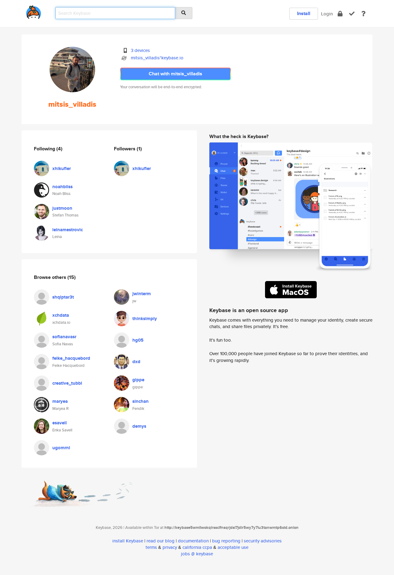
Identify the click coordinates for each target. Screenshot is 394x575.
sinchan (140, 401)
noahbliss (62, 186)
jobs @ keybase (197, 553)
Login (327, 13)
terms (151, 547)
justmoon (62, 208)
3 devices (140, 50)
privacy (170, 547)
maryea (60, 401)
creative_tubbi (67, 383)
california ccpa (197, 547)
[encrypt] (340, 14)
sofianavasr (64, 336)
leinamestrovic (67, 229)
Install (303, 13)
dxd (136, 361)
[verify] (352, 14)
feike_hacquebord (71, 358)
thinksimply (144, 318)
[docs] (363, 14)
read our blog (161, 540)
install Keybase (127, 540)
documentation (193, 540)
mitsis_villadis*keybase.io (157, 57)
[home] (33, 10)
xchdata (60, 315)
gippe (138, 379)
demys (139, 426)
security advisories (263, 540)
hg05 (137, 340)
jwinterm (141, 293)
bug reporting (226, 540)
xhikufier (61, 168)
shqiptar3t (63, 297)
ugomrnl (61, 447)
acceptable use (233, 547)
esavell (59, 422)
